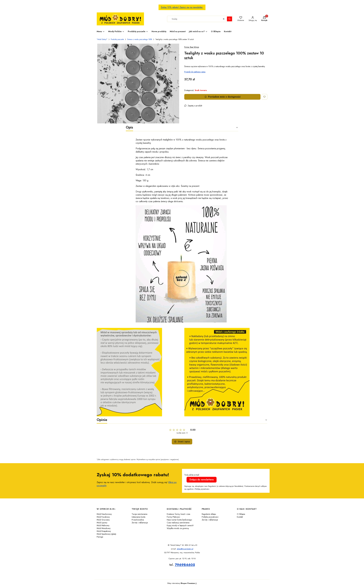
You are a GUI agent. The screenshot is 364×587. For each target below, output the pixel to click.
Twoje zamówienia (139, 514)
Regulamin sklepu (209, 514)
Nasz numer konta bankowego (179, 519)
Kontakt (240, 516)
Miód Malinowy (103, 525)
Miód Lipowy (102, 522)
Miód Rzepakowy (104, 531)
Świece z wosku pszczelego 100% (139, 39)
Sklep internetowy (181, 583)
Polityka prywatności (210, 516)
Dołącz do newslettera (202, 479)
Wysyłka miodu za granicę (178, 528)
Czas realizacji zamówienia (178, 522)
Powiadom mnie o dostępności (224, 96)
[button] (229, 18)
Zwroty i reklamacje (140, 522)
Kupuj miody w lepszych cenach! (180, 525)
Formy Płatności (173, 516)
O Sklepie (241, 514)
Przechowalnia (138, 519)
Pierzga (100, 536)
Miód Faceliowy (103, 516)
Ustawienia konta (138, 516)
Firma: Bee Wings (191, 47)
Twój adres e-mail (191, 474)
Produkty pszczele (117, 39)
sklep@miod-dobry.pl (185, 548)
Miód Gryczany (103, 519)
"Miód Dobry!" (102, 39)
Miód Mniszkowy (103, 528)
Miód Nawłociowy (104, 514)
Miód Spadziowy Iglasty (106, 534)
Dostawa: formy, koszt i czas (178, 514)
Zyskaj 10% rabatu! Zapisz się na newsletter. (182, 7)
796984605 (185, 564)
